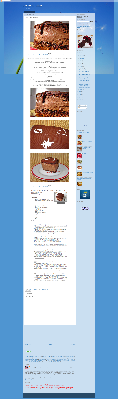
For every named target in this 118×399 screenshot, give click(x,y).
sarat (54, 360)
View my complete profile (30, 379)
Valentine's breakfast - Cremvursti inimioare (86, 167)
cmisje (63, 395)
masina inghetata (42, 359)
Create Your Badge (85, 127)
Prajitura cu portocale (83, 76)
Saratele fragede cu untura (87, 172)
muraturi (72, 359)
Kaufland (71, 358)
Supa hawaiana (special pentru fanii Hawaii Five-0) (87, 160)
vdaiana (32, 366)
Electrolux (67, 356)
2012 (80, 96)
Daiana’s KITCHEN (32, 5)
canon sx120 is (45, 356)
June (81, 61)
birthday (31, 356)
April (81, 65)
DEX (58, 356)
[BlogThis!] (26, 291)
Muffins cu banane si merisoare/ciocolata (86, 136)
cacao (39, 356)
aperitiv (26, 356)
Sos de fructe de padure (87, 153)
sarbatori (59, 360)
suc (47, 361)
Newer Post (28, 344)
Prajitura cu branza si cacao (84, 87)
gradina (65, 358)
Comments (81, 107)
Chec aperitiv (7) (82, 69)
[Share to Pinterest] (30, 291)
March (81, 66)
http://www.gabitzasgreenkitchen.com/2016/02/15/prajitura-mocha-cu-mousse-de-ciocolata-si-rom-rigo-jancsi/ (50, 54)
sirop (41, 361)
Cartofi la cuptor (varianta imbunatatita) (84, 78)
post (35, 360)
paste (26, 360)
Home (26, 12)
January (81, 89)
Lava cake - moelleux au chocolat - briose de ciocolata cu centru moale (85, 26)
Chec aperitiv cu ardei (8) (84, 71)
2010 (80, 99)
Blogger (71, 395)
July (80, 60)
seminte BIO (69, 360)
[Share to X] (28, 291)
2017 (80, 52)
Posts (80, 105)
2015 (80, 91)
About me (32, 12)
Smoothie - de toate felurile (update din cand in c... (84, 85)
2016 (80, 53)
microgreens (48, 359)
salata (49, 360)
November (82, 55)
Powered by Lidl (45, 289)
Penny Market (30, 360)
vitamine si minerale (65, 361)
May (81, 63)
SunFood (51, 361)
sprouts (44, 361)
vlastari (70, 361)
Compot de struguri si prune (83, 132)
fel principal (28, 358)
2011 (80, 97)
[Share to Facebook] (29, 291)
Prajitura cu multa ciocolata (84, 72)
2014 (80, 92)
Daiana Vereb (85, 125)
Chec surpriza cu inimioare (84, 74)
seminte (64, 360)
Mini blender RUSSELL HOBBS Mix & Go (62, 359)
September (82, 58)
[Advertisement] (50, 334)
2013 (80, 94)
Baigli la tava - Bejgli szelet (87, 141)
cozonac (54, 356)
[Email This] (25, 291)
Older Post (72, 344)
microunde (53, 359)
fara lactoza (72, 356)
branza (36, 356)
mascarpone (27, 359)
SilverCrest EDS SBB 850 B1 (34, 361)
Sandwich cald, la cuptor (84, 80)
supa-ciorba (57, 361)
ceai (49, 356)
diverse (62, 356)
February (82, 68)
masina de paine (33, 359)
